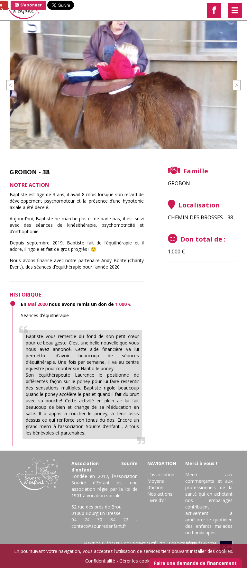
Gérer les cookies (137, 561)
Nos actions (159, 494)
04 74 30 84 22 (99, 520)
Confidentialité (100, 561)
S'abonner (30, 5)
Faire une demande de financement (195, 563)
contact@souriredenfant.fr (98, 526)
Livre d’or (156, 500)
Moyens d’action (155, 484)
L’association (160, 475)
